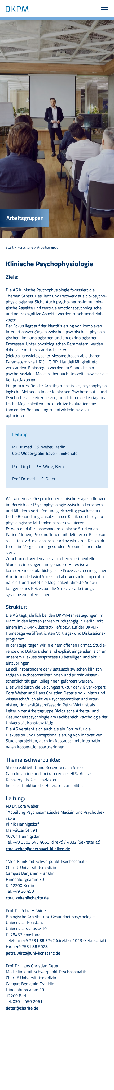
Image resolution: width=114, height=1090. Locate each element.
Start (10, 247)
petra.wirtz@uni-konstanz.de (33, 953)
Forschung (25, 247)
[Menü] (100, 8)
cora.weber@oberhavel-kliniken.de (38, 848)
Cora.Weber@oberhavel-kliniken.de (44, 453)
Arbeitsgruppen (48, 247)
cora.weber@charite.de (27, 898)
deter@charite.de (22, 1008)
